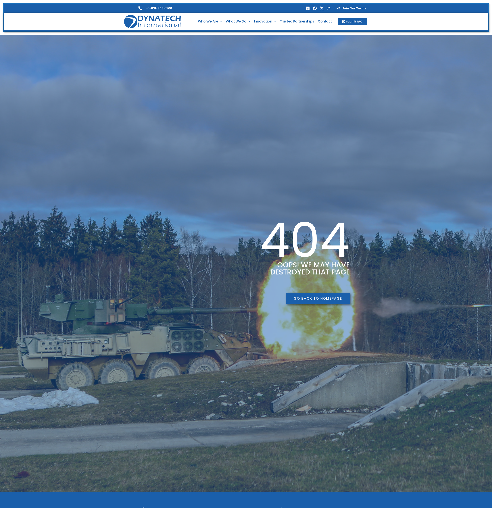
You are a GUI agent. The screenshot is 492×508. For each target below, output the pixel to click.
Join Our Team (354, 8)
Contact (325, 21)
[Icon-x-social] (321, 8)
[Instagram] (328, 8)
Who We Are (208, 21)
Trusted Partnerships (297, 21)
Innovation (263, 21)
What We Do (236, 21)
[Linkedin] (307, 8)
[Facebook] (314, 8)
